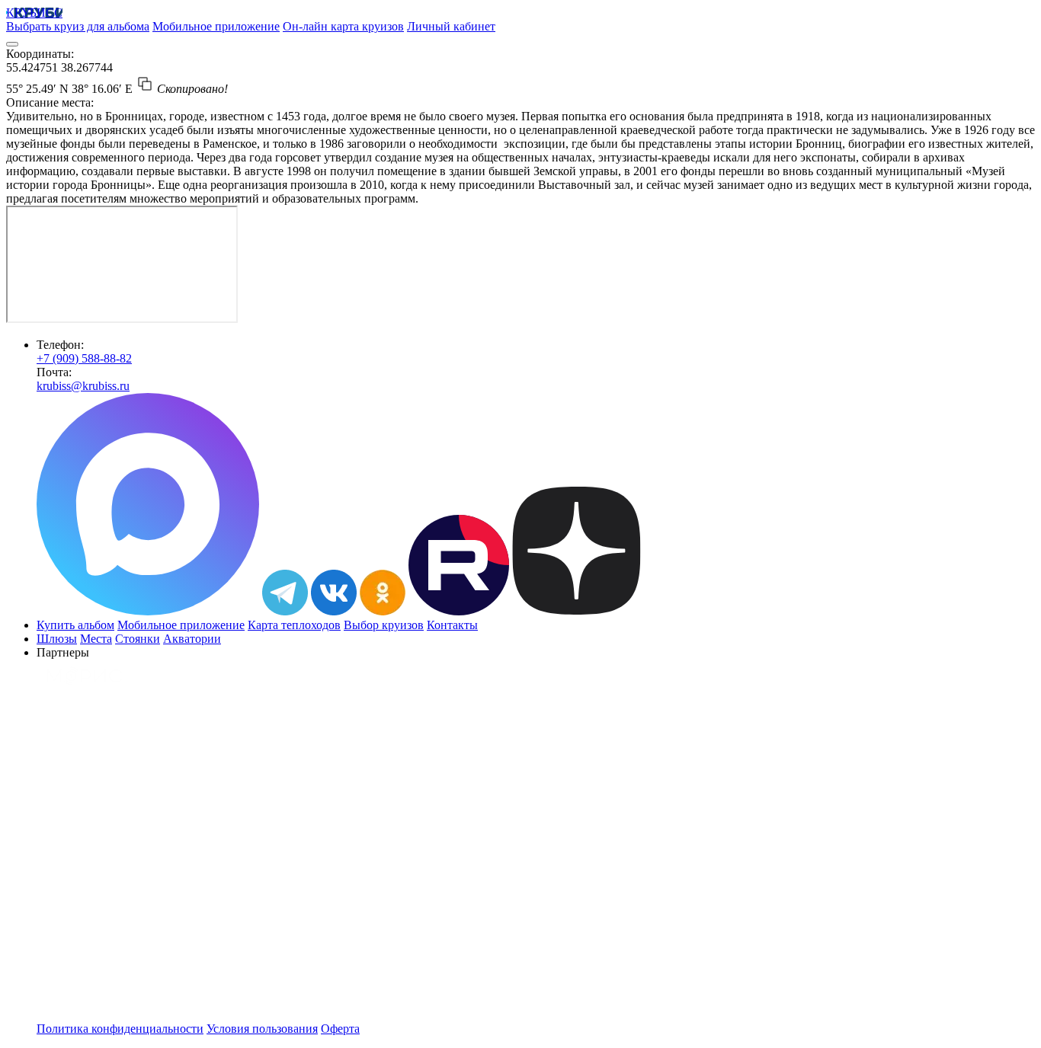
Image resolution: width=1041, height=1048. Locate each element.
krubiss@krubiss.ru (83, 385)
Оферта (340, 1028)
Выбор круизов (384, 624)
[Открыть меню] (12, 44)
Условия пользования (262, 1028)
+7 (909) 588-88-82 (84, 358)
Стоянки (137, 638)
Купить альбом (75, 624)
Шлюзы (57, 638)
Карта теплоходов (294, 624)
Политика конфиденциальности (120, 1028)
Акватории (192, 638)
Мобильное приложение (216, 26)
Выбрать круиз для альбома (77, 26)
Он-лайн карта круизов (343, 26)
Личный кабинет (451, 26)
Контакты (452, 624)
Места (96, 638)
